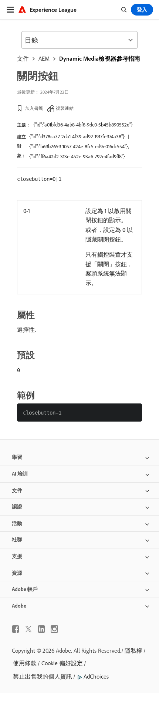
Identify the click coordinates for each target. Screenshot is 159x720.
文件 (23, 58)
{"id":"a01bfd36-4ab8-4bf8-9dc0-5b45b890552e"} (83, 124)
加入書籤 (34, 108)
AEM (44, 58)
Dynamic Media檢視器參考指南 (99, 58)
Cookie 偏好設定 (62, 663)
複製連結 (65, 108)
